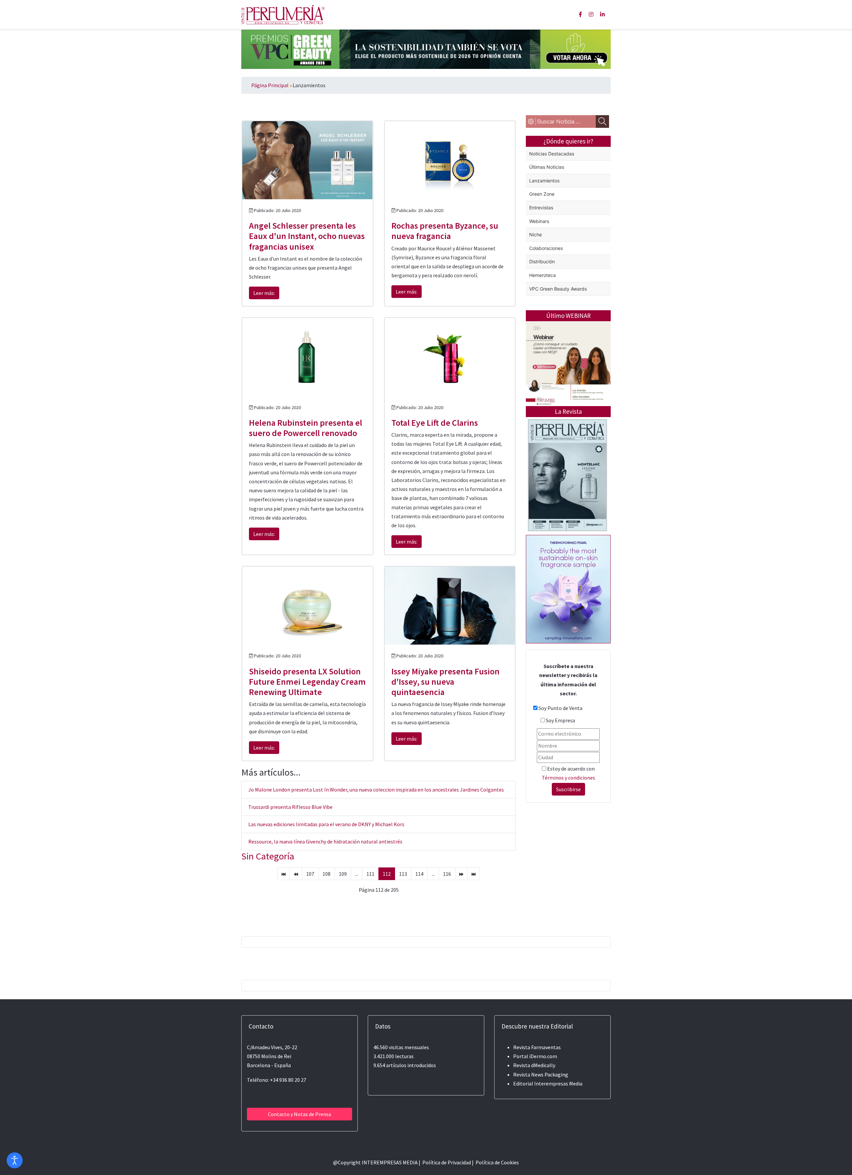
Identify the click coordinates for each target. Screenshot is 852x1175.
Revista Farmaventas (537, 1047)
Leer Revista (567, 501)
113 (403, 873)
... (356, 873)
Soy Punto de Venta (560, 708)
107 (310, 873)
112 (387, 873)
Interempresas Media (558, 1083)
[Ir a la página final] (473, 873)
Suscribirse (568, 789)
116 (447, 873)
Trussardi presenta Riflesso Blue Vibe (290, 807)
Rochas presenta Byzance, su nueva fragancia (444, 230)
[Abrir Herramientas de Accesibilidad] (15, 1160)
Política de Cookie (496, 1162)
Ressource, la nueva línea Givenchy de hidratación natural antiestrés (325, 841)
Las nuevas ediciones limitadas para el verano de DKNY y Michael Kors (326, 824)
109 (343, 873)
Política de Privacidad (446, 1162)
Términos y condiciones (568, 777)
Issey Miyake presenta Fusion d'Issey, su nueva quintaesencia (445, 681)
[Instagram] (591, 14)
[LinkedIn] (602, 14)
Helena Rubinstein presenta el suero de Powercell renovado (305, 427)
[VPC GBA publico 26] (426, 48)
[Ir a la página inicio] (283, 873)
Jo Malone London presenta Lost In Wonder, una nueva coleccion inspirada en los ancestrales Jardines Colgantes (376, 789)
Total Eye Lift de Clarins (434, 422)
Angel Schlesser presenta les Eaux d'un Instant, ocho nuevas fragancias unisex (307, 236)
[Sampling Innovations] (568, 588)
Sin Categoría (267, 856)
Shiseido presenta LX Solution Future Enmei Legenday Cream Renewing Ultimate (307, 681)
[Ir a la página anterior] (296, 873)
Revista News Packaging (540, 1074)
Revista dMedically (534, 1065)
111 (370, 873)
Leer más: (264, 293)
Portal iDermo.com (535, 1056)
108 (326, 873)
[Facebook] (580, 14)
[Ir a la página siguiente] (461, 873)
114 (419, 873)
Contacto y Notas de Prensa (299, 1114)
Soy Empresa (560, 720)
